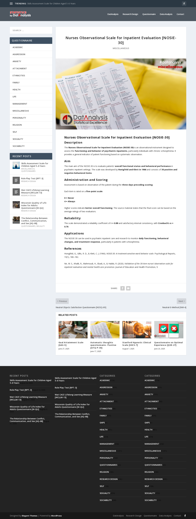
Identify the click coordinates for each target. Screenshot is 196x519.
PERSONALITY (19, 117)
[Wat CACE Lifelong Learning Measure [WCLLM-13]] (16, 192)
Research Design (130, 14)
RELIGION (17, 124)
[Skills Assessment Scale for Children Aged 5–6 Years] (16, 165)
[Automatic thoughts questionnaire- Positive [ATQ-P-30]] (105, 329)
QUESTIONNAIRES (28, 171)
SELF (15, 131)
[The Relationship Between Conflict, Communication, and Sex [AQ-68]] (16, 220)
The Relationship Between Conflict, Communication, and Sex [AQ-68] (34, 221)
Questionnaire (149, 14)
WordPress (56, 515)
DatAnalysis (112, 14)
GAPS (102, 422)
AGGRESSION (19, 54)
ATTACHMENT (20, 68)
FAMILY (16, 82)
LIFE (14, 96)
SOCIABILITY (19, 146)
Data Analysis (166, 14)
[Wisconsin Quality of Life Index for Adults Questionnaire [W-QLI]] (16, 204)
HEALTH (16, 89)
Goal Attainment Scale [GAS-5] (71, 343)
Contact (180, 14)
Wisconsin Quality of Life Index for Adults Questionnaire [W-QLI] (33, 205)
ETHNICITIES (19, 75)
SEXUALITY (18, 139)
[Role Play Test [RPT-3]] (16, 180)
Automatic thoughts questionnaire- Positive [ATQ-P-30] (103, 345)
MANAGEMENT (20, 103)
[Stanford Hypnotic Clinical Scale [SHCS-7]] (137, 329)
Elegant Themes (29, 515)
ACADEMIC (18, 47)
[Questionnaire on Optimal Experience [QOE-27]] (168, 329)
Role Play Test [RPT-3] (32, 178)
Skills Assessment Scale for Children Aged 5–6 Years (51, 3)
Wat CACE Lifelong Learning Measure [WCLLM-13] (35, 191)
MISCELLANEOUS (121, 48)
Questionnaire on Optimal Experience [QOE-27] (168, 343)
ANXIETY (17, 61)
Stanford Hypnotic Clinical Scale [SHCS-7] (136, 343)
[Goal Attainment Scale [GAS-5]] (73, 329)
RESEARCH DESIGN (28, 181)
